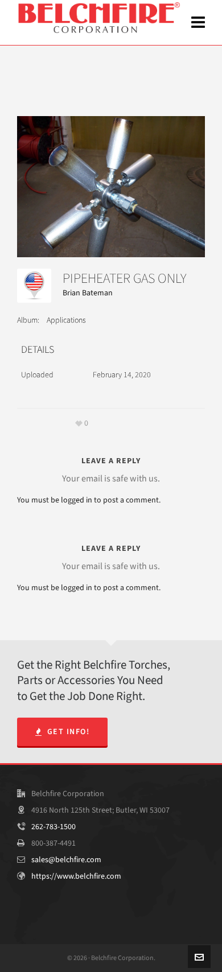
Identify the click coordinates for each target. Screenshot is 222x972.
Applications (66, 320)
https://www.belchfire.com (76, 876)
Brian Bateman (88, 292)
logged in (76, 500)
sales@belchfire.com (66, 859)
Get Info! (68, 731)
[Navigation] (198, 23)
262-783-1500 (53, 826)
